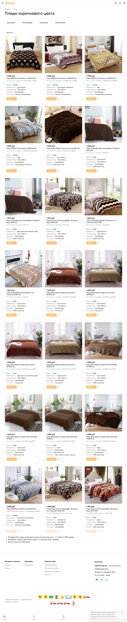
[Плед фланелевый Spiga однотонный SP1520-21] (103, 268)
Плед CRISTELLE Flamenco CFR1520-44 (61, 78)
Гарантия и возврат (52, 571)
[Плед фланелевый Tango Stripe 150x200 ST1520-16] (103, 341)
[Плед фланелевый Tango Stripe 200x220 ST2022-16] (103, 413)
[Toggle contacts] (115, 3)
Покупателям (50, 561)
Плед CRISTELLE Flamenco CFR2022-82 (21, 148)
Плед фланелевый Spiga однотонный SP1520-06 (60, 294)
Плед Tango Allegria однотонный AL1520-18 (62, 148)
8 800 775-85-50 (101, 566)
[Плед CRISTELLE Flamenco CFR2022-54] (103, 54)
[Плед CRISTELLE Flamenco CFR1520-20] (23, 485)
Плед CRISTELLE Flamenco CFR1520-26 (21, 78)
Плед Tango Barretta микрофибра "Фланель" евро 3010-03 (23, 221)
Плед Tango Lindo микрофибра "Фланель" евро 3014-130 (62, 221)
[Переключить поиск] (120, 3)
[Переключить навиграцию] (2, 3)
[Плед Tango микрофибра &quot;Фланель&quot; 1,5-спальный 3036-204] (103, 196)
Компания (29, 561)
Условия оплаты (51, 565)
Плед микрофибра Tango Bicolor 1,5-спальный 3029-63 (20, 294)
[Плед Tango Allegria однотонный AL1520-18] (63, 124)
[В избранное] (18, 99)
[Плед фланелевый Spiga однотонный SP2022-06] (23, 341)
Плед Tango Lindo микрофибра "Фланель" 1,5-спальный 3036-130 (62, 510)
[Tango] (10, 3)
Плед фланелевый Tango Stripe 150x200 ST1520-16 (101, 366)
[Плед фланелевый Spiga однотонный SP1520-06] (63, 268)
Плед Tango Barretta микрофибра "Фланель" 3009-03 (103, 149)
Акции (7, 568)
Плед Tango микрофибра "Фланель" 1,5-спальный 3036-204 (101, 221)
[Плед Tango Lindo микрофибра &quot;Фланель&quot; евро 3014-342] (103, 485)
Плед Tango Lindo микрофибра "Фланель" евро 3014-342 (102, 510)
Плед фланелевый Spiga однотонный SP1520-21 (100, 294)
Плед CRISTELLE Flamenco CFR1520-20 (21, 509)
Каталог (8, 565)
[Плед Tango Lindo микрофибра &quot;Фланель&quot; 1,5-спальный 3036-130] (63, 485)
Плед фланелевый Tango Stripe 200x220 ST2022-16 (101, 438)
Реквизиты (29, 565)
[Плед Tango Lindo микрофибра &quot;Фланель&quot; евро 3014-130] (63, 196)
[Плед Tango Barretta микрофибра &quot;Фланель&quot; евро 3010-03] (23, 196)
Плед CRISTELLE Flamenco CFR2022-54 (101, 78)
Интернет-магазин (12, 561)
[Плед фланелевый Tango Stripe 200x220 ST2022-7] (63, 413)
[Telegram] (102, 579)
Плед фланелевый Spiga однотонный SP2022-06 (20, 366)
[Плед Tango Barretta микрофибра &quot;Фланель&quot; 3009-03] (103, 124)
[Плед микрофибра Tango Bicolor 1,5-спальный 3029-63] (23, 268)
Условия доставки (52, 568)
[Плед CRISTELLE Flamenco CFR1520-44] (63, 54)
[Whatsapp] (107, 579)
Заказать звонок (115, 566)
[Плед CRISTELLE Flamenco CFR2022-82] (23, 124)
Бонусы (48, 574)
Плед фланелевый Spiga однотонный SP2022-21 (60, 366)
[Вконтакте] (97, 579)
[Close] (121, 612)
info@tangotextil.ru (102, 569)
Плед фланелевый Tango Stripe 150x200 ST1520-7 (21, 438)
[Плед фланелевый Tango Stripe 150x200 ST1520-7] (23, 413)
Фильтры (9, 32)
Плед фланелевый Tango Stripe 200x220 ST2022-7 (61, 438)
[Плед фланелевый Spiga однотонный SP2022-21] (63, 341)
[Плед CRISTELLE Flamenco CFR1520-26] (23, 54)
